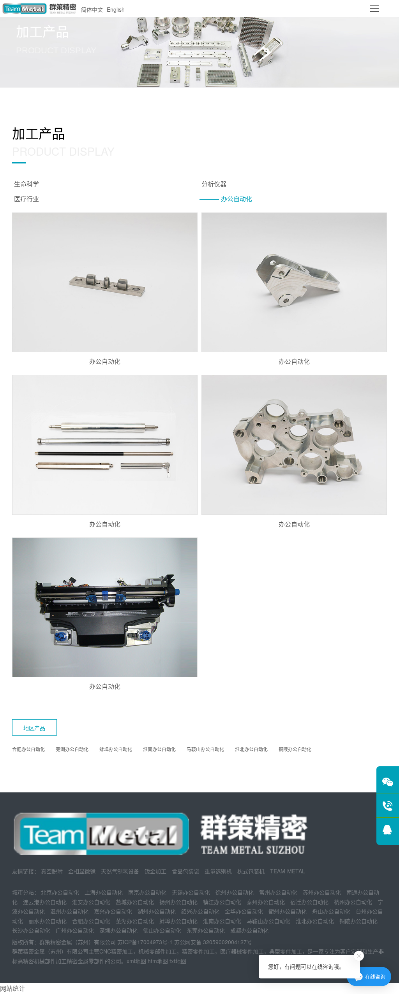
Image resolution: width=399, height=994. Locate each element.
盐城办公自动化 (135, 902)
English (116, 9)
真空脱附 (52, 871)
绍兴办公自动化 (200, 911)
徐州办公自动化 (234, 892)
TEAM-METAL (287, 871)
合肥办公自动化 (28, 749)
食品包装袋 (185, 871)
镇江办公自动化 (222, 902)
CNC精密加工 (116, 951)
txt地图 (177, 961)
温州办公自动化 (69, 911)
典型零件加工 (285, 951)
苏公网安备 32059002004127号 (213, 942)
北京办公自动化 (60, 892)
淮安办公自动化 (91, 902)
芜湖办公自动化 (72, 749)
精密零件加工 (198, 951)
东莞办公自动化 (206, 930)
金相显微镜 (81, 871)
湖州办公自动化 (157, 911)
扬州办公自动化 (178, 902)
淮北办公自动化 (251, 749)
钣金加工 (155, 871)
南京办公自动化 (147, 892)
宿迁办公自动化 (309, 902)
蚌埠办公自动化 (115, 749)
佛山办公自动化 (162, 930)
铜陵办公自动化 (295, 749)
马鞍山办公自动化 (205, 749)
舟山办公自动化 (331, 911)
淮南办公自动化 (159, 749)
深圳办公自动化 (118, 930)
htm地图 (158, 961)
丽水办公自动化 (47, 921)
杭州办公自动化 (353, 902)
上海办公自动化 (104, 892)
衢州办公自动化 (287, 911)
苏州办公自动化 (322, 892)
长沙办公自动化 (31, 930)
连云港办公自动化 (45, 902)
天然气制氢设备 (120, 871)
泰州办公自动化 (266, 902)
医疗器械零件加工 (242, 951)
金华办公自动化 (244, 911)
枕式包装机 (251, 871)
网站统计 (12, 988)
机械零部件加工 (157, 951)
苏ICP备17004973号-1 (145, 942)
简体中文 (92, 9)
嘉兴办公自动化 (113, 911)
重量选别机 (218, 871)
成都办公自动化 (249, 930)
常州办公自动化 (278, 892)
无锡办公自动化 (191, 892)
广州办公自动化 (75, 930)
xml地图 (136, 961)
